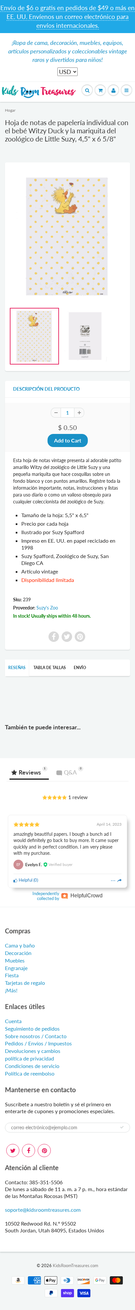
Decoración (18, 953)
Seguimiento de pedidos (32, 1028)
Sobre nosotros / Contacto (36, 1036)
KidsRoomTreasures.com (75, 1265)
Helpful (25, 880)
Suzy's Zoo (47, 607)
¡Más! (11, 990)
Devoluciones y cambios (32, 1051)
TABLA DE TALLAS (49, 667)
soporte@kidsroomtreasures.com (43, 1210)
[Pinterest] (44, 1150)
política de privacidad (29, 1058)
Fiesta (12, 975)
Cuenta (13, 1021)
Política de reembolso (29, 1073)
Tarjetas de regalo (25, 983)
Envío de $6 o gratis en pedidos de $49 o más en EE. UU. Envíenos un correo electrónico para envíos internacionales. (67, 16)
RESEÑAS (17, 667)
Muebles (15, 960)
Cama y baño (20, 945)
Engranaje (16, 968)
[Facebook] (28, 1150)
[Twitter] (12, 1150)
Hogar (10, 110)
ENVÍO (80, 667)
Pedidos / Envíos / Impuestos (38, 1043)
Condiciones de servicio (32, 1066)
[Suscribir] (122, 1127)
